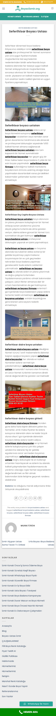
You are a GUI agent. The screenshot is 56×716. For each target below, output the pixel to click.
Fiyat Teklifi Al (9, 651)
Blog (4, 631)
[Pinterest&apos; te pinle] (35, 498)
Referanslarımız (31, 17)
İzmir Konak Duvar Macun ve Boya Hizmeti (23, 600)
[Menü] (3, 8)
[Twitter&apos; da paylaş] (25, 498)
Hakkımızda (8, 661)
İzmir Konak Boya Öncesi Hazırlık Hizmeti (22, 605)
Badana (9, 485)
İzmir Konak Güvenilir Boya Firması (19, 580)
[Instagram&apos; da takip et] (52, 8)
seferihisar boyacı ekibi (23, 513)
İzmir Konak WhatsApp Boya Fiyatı (19, 575)
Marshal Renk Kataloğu (14, 681)
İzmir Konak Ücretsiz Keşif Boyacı (18, 570)
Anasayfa (7, 625)
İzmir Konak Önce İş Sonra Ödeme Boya (22, 565)
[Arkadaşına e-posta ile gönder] (30, 498)
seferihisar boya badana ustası (26, 510)
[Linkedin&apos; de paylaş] (40, 498)
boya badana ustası (28, 28)
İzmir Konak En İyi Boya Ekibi (16, 585)
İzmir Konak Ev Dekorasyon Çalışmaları (22, 610)
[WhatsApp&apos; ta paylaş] (16, 498)
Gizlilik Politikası (9, 656)
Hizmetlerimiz (14, 17)
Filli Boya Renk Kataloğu (14, 646)
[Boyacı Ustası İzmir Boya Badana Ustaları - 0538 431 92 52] (28, 8)
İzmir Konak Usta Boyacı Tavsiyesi (19, 590)
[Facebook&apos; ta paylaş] (21, 498)
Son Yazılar (7, 696)
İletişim (44, 17)
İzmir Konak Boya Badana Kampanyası (21, 595)
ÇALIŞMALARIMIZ (10, 641)
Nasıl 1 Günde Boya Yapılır (15, 686)
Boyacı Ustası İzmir (11, 635)
